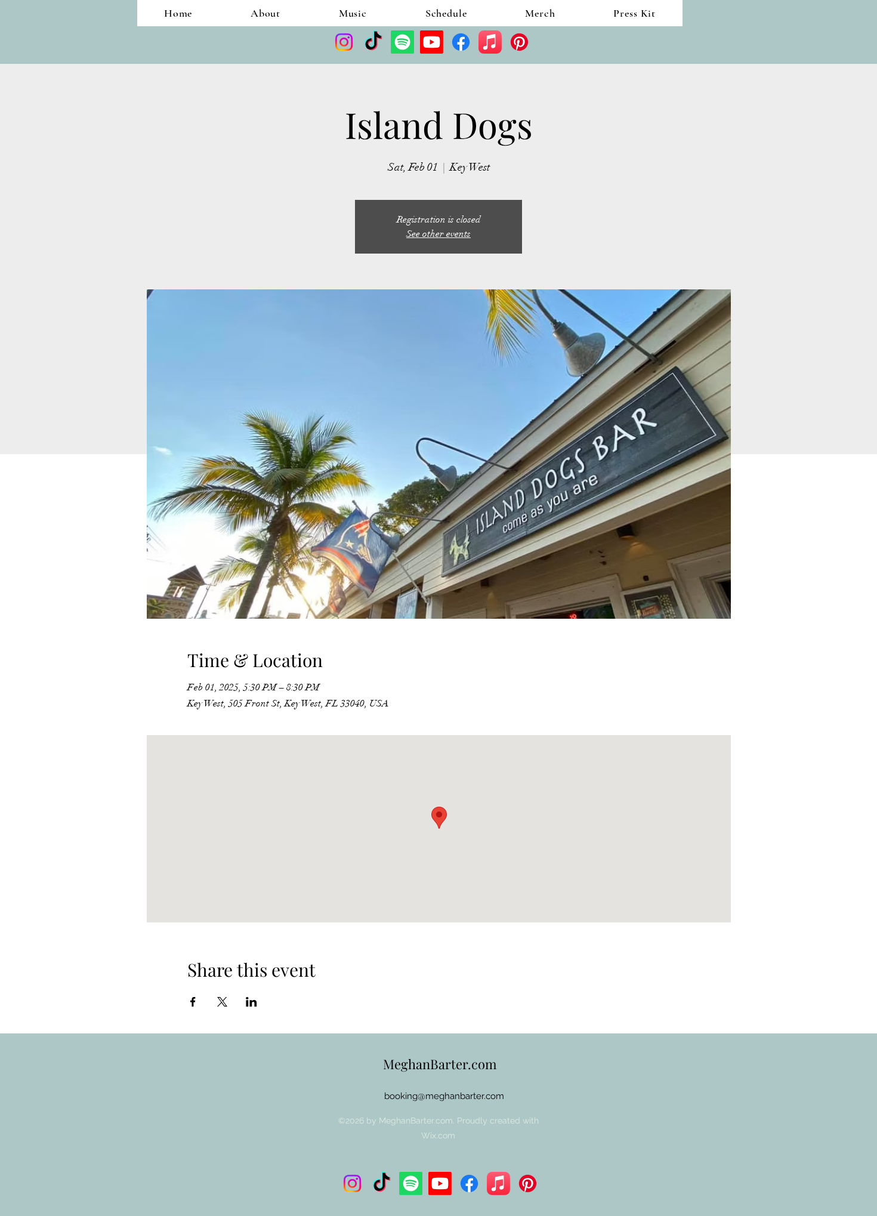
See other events (438, 234)
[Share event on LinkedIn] (251, 1002)
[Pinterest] (519, 42)
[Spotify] (402, 42)
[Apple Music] (490, 42)
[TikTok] (373, 42)
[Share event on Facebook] (193, 1002)
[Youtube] (431, 42)
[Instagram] (344, 42)
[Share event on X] (222, 1002)
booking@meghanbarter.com (444, 1096)
